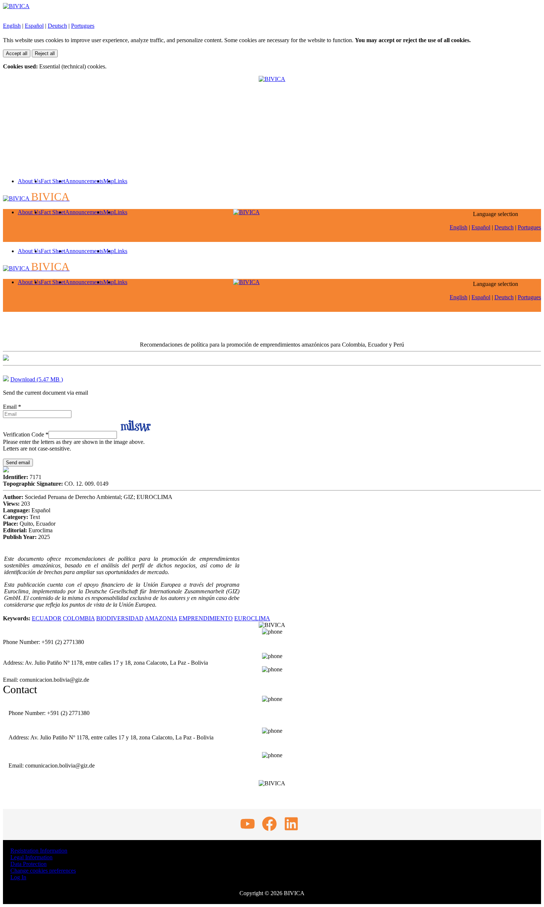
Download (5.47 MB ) (36, 379)
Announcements (84, 181)
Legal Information (31, 857)
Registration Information (38, 850)
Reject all (45, 53)
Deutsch (57, 26)
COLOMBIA (79, 618)
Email (12, 407)
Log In (18, 877)
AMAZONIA (161, 618)
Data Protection (28, 864)
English (12, 26)
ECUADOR (46, 618)
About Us (29, 181)
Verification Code (25, 434)
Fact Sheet (53, 181)
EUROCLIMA (252, 618)
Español (34, 26)
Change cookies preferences (43, 870)
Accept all (16, 53)
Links (120, 181)
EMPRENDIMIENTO (206, 618)
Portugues (82, 26)
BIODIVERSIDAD (120, 618)
